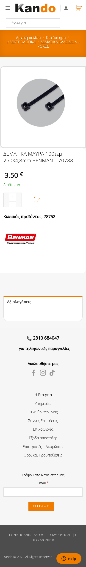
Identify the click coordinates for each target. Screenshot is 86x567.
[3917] (36, 200)
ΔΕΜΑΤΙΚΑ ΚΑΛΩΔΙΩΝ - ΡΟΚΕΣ (58, 44)
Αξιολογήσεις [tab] (19, 301)
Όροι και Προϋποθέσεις (43, 455)
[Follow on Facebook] (34, 373)
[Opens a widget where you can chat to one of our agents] (68, 559)
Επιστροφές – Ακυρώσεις (43, 446)
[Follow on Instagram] (43, 373)
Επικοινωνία (43, 429)
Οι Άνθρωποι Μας (43, 412)
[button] (8, 8)
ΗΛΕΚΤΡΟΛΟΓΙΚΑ (21, 41)
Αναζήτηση (70, 23)
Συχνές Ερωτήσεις (43, 420)
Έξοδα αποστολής (43, 437)
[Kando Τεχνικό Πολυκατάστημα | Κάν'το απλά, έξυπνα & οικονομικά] (35, 8)
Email (43, 482)
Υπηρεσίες (43, 403)
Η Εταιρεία (43, 394)
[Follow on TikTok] (52, 373)
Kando (7, 557)
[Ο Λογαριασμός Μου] (66, 8)
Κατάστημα (56, 37)
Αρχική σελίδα (28, 37)
